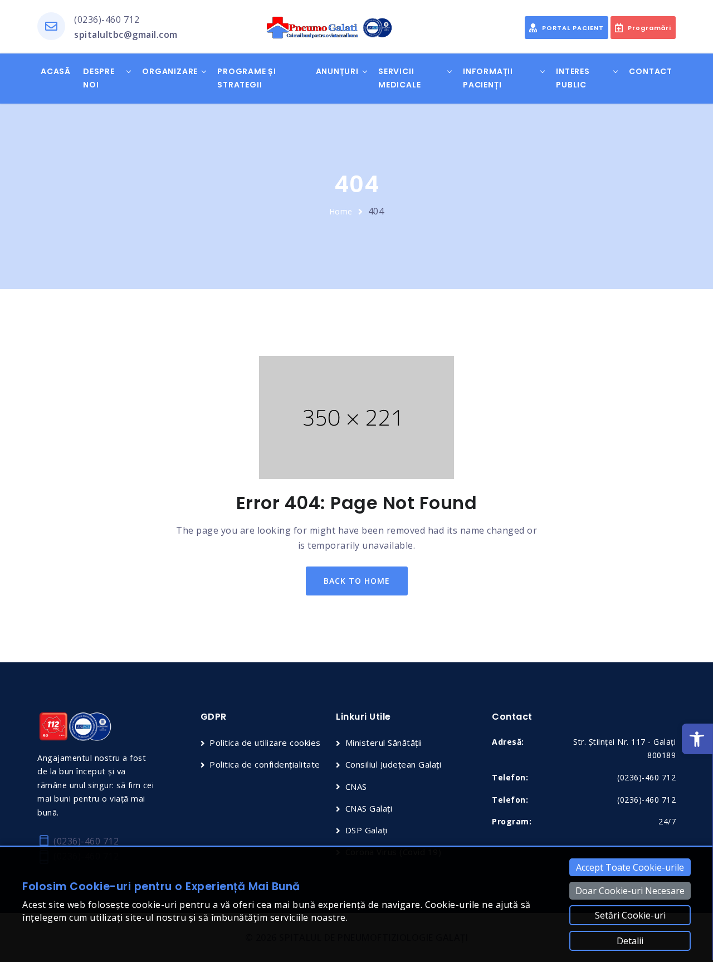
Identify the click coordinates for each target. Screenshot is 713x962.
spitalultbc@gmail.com (126, 34)
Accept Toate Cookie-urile (630, 867)
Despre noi (99, 78)
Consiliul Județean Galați (393, 764)
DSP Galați (366, 830)
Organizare (170, 71)
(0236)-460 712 (106, 19)
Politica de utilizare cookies (265, 742)
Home (341, 211)
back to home (357, 580)
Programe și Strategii (246, 78)
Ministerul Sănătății (383, 742)
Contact (650, 71)
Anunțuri (337, 71)
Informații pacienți (488, 78)
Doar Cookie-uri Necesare (630, 891)
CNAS (356, 786)
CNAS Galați (368, 808)
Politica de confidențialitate (264, 764)
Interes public (573, 78)
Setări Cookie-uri (630, 915)
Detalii (630, 941)
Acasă (56, 71)
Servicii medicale (399, 78)
